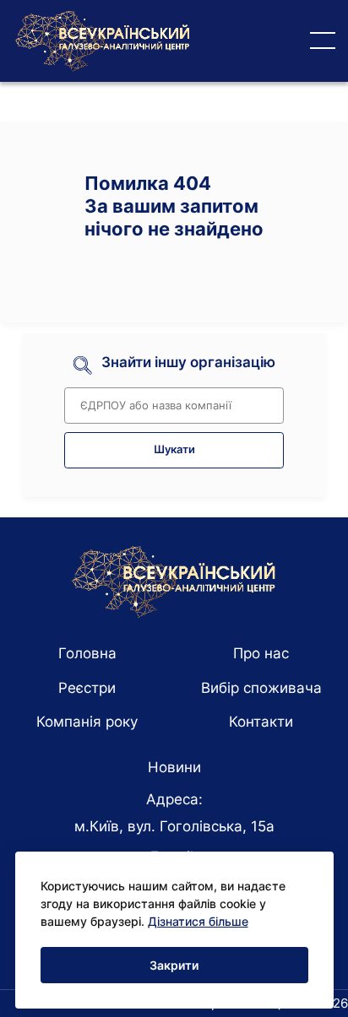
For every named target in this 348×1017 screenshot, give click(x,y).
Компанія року (87, 721)
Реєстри (87, 687)
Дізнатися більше (198, 921)
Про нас (261, 653)
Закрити (174, 965)
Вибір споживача (261, 687)
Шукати (174, 449)
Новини (174, 767)
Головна (87, 653)
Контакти (261, 721)
